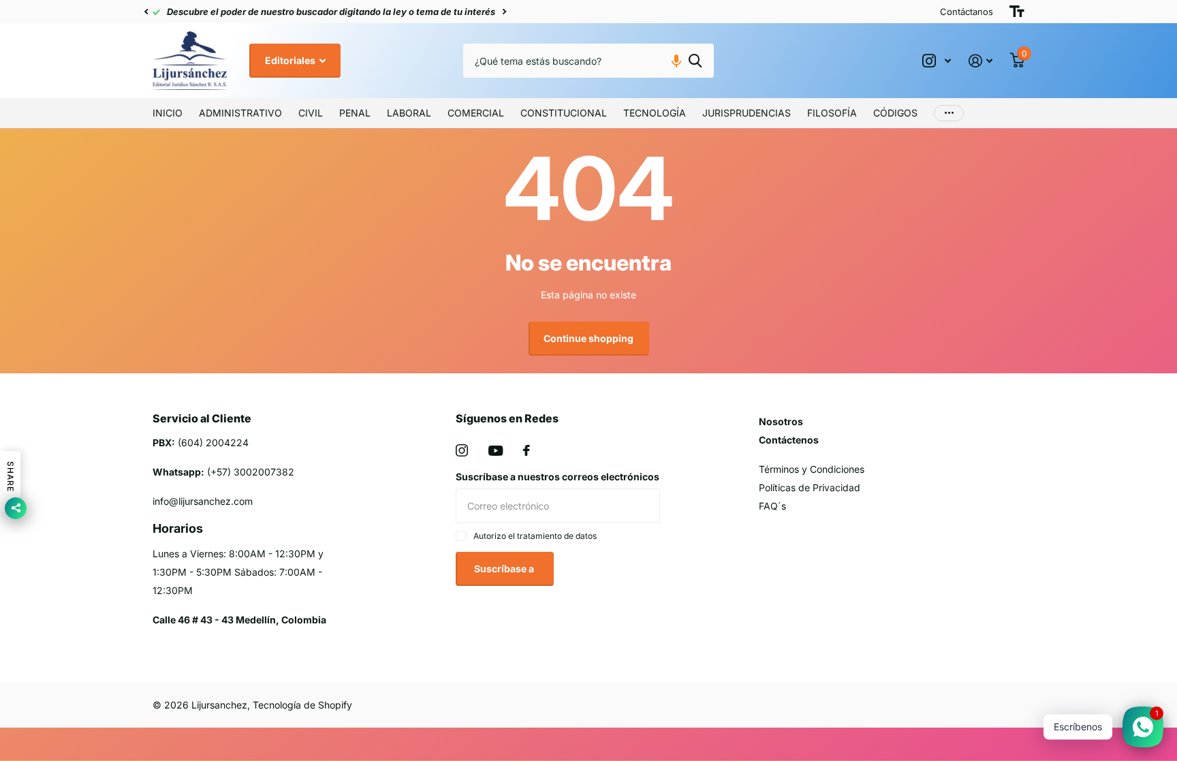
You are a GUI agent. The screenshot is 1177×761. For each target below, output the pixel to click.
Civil (310, 113)
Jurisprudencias (746, 113)
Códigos (895, 113)
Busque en (695, 61)
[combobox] (588, 61)
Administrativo (240, 113)
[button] (146, 11)
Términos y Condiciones (811, 469)
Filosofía (832, 113)
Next (504, 12)
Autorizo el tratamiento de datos (535, 536)
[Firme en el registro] (980, 61)
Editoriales (291, 60)
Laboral (409, 113)
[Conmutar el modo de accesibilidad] (1016, 11)
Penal (355, 113)
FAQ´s (772, 506)
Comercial (476, 113)
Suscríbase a (505, 568)
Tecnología (654, 113)
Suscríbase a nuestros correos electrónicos (557, 476)
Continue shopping (588, 338)
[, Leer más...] (937, 61)
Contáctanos (966, 11)
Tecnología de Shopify (302, 705)
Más (949, 113)
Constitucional (563, 113)
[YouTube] (495, 451)
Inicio (168, 113)
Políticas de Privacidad (809, 487)
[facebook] (526, 450)
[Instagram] (462, 450)
